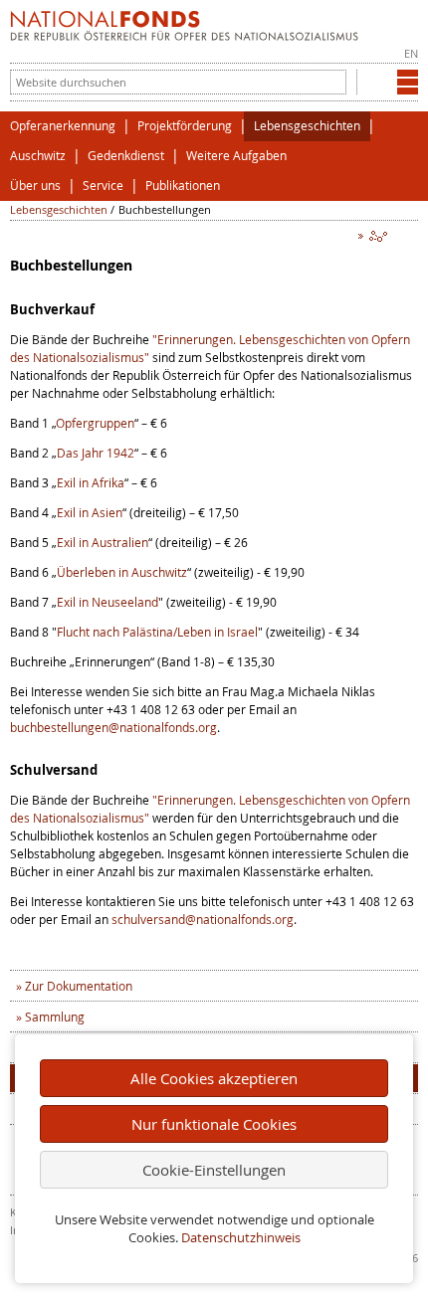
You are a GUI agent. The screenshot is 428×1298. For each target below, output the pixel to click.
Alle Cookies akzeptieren (214, 1078)
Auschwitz (38, 155)
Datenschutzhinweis (241, 1237)
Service (103, 185)
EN (411, 53)
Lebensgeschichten (307, 125)
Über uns (35, 185)
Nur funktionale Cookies (214, 1124)
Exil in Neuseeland (107, 602)
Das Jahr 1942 (95, 453)
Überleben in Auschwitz (122, 572)
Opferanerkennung (62, 125)
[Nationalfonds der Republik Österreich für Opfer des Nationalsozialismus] (184, 36)
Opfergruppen (95, 423)
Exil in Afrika (90, 482)
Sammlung (55, 1016)
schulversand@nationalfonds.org (202, 919)
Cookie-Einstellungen (214, 1170)
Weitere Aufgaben (236, 155)
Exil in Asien (89, 512)
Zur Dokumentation (78, 986)
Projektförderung (184, 125)
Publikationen (182, 185)
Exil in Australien (102, 542)
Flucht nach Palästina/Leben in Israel (157, 632)
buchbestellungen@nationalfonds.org (113, 727)
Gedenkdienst (126, 155)
